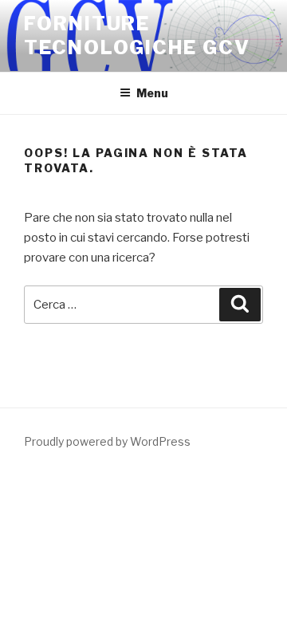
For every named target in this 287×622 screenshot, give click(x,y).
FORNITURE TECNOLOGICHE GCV (137, 35)
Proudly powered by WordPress (107, 441)
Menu (152, 93)
